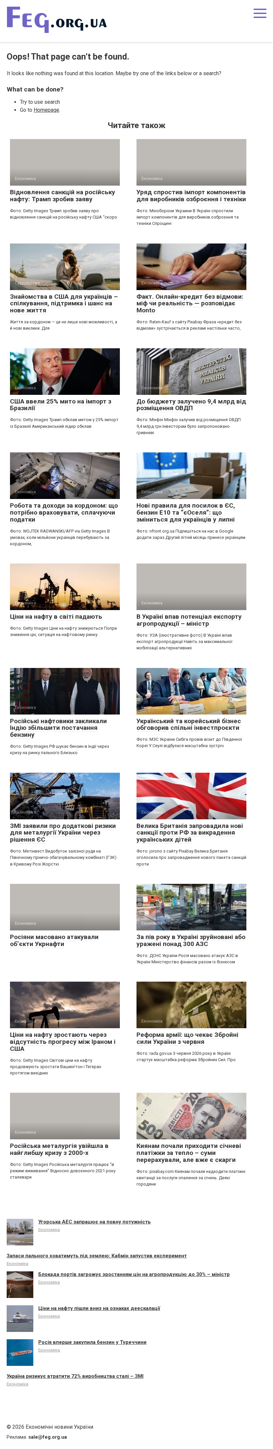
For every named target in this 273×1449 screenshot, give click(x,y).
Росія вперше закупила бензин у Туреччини (92, 1342)
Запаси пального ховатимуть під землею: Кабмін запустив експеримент (97, 1256)
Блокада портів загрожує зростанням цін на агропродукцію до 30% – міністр (134, 1274)
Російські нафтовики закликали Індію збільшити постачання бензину (58, 728)
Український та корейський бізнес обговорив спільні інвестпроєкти (188, 724)
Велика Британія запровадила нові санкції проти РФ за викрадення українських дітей (189, 833)
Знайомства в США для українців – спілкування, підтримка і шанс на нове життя (64, 303)
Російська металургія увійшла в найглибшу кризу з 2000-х (59, 1149)
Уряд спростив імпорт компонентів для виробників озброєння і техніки (191, 195)
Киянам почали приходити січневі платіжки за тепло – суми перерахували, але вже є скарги (188, 1153)
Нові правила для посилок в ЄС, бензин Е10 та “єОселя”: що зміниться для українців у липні (185, 512)
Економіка (49, 1229)
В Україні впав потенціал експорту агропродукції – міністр (189, 620)
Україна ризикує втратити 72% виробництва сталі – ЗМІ (75, 1376)
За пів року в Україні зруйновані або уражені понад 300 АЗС (190, 940)
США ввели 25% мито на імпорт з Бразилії (60, 405)
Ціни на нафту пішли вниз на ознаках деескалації (99, 1308)
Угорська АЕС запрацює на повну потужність (94, 1222)
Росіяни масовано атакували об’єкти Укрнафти (54, 940)
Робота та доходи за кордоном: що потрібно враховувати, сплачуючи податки (64, 512)
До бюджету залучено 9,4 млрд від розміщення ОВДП (191, 405)
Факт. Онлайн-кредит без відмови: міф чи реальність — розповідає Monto (189, 303)
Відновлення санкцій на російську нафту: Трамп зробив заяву (62, 195)
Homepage (46, 110)
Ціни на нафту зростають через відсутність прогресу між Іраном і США (63, 1041)
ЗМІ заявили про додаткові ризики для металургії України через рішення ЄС (63, 833)
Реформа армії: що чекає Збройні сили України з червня (187, 1038)
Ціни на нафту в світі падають (56, 616)
